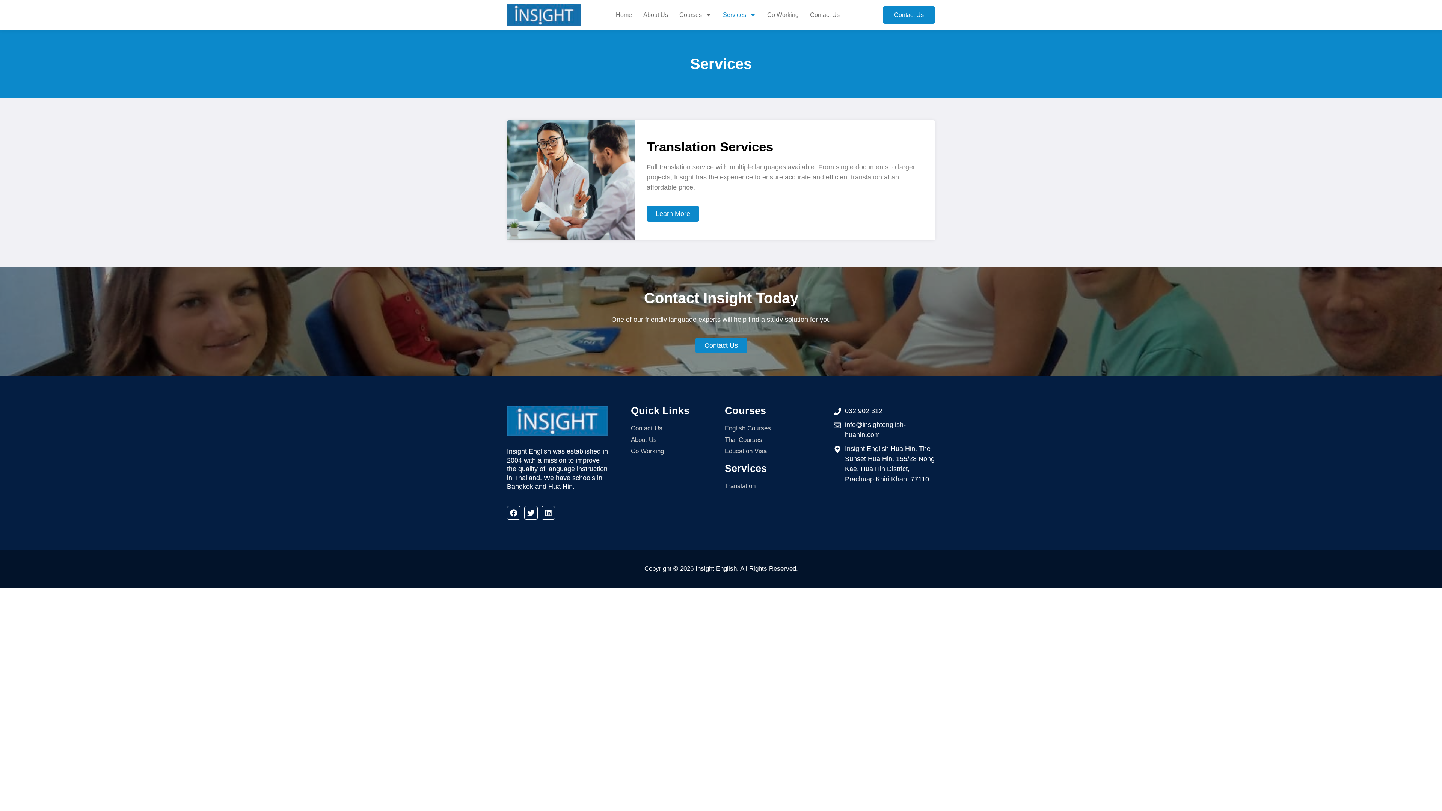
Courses (690, 15)
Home (624, 15)
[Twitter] (531, 513)
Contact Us (825, 15)
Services (734, 15)
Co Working (783, 15)
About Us (655, 15)
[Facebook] (513, 513)
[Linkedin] (548, 513)
